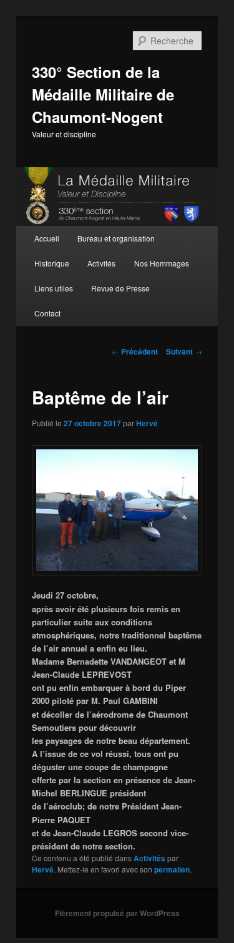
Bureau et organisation (116, 238)
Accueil (46, 238)
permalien (172, 869)
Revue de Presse (120, 288)
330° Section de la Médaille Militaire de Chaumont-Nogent (103, 94)
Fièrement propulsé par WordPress (117, 913)
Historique (51, 263)
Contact (47, 313)
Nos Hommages (161, 263)
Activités (101, 263)
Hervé (147, 423)
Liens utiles (53, 288)
